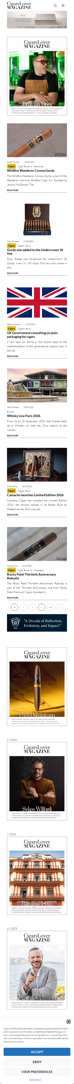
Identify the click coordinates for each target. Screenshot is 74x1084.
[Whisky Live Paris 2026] (37, 385)
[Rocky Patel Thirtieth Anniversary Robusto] (37, 544)
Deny (37, 1062)
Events (10, 411)
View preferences (37, 1072)
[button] (68, 1021)
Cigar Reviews (25, 166)
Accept (37, 1052)
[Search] (55, 5)
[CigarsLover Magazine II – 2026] (37, 687)
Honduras (38, 166)
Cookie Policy (35, 1079)
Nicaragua (39, 570)
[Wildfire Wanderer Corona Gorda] (37, 140)
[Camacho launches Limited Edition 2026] (37, 465)
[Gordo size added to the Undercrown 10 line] (37, 219)
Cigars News (24, 245)
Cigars (11, 166)
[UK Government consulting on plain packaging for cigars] (37, 302)
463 (50, 607)
